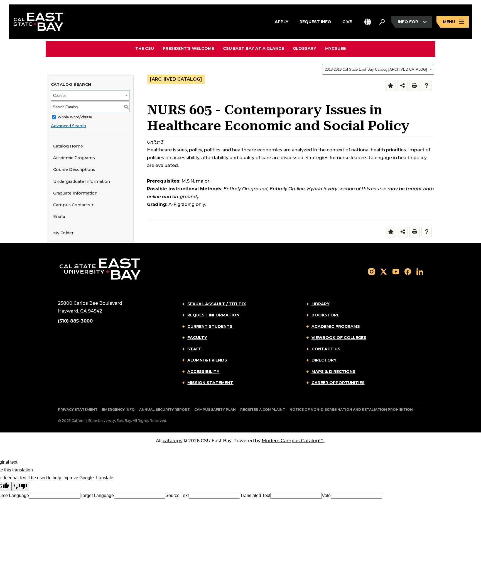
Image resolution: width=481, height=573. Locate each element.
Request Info (315, 21)
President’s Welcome (188, 48)
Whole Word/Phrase (75, 117)
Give (347, 21)
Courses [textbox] (60, 96)
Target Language (97, 495)
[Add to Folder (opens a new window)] (391, 86)
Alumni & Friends (207, 360)
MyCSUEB (335, 48)
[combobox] (378, 69)
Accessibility (203, 371)
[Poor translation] (20, 486)
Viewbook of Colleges (338, 337)
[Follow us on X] (383, 271)
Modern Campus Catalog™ (292, 440)
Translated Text (255, 495)
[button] (367, 22)
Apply (281, 21)
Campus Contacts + (73, 204)
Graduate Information (75, 193)
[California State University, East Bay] (100, 268)
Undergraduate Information (81, 181)
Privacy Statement (77, 409)
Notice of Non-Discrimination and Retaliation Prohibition (351, 409)
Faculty (197, 337)
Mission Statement (210, 382)
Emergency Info (118, 409)
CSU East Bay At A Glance (253, 48)
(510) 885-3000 (75, 321)
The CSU (144, 48)
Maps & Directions (333, 371)
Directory (324, 360)
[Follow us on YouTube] (395, 271)
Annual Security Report (164, 409)
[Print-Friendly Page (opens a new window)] (414, 86)
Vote (326, 495)
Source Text (177, 495)
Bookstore (325, 315)
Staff (194, 348)
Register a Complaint (262, 409)
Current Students (209, 326)
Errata (59, 216)
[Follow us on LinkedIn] (419, 271)
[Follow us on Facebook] (407, 271)
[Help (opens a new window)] (426, 86)
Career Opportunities (338, 382)
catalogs (172, 440)
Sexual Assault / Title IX (216, 303)
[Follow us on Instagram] (371, 271)
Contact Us (325, 348)
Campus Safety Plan (215, 409)
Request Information (213, 315)
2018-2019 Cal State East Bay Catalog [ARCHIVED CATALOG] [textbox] (376, 69)
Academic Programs (74, 157)
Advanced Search (68, 125)
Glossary (304, 48)
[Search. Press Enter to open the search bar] (382, 22)
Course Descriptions (74, 169)
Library (320, 303)
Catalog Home (68, 146)
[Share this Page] (402, 86)
